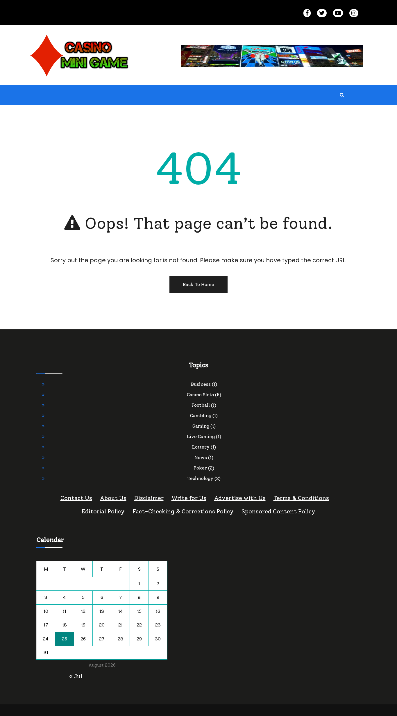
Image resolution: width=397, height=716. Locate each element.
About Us (113, 497)
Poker (200, 468)
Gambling (200, 415)
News (200, 457)
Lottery (201, 447)
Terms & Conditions (301, 497)
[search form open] (341, 95)
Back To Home (198, 284)
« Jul (75, 676)
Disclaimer (149, 497)
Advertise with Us (240, 497)
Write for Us (188, 497)
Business (201, 384)
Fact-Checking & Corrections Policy (183, 511)
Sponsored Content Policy (278, 511)
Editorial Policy (103, 511)
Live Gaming (201, 436)
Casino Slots (200, 394)
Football (201, 405)
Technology (200, 478)
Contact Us (76, 497)
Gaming (200, 426)
